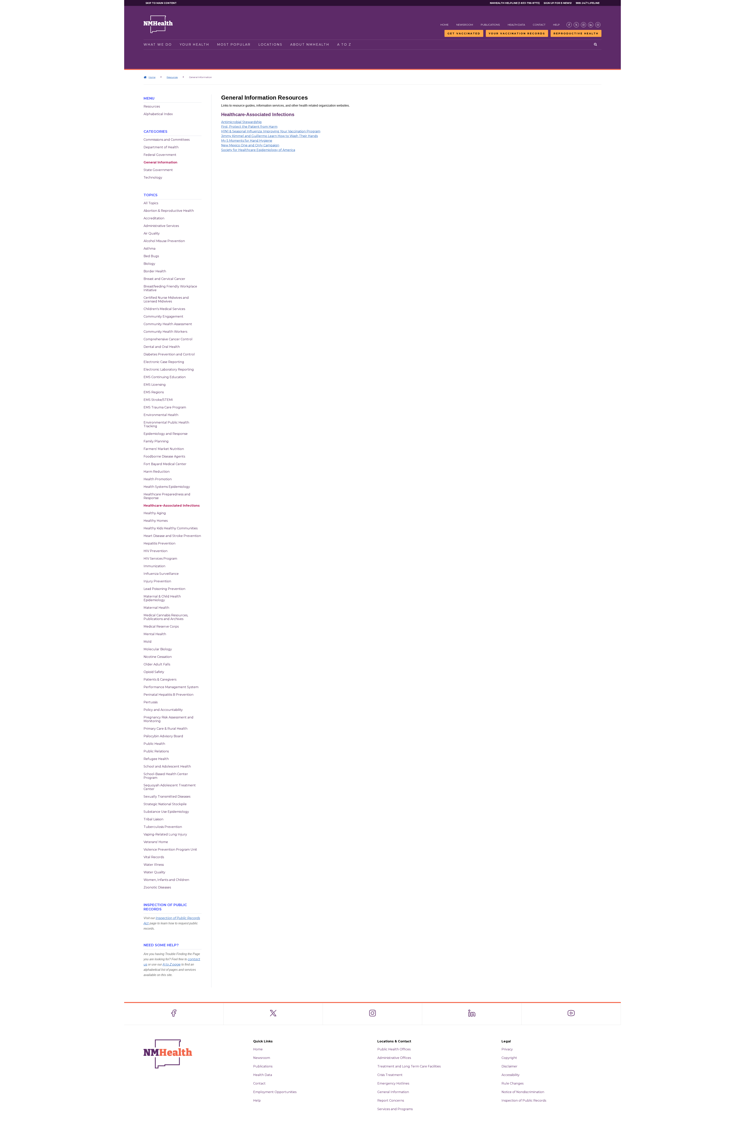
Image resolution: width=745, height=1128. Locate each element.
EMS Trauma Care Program (165, 407)
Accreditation (154, 218)
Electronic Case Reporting (164, 362)
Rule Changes (512, 1083)
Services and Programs (395, 1109)
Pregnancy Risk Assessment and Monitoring (168, 719)
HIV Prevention (155, 551)
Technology (153, 177)
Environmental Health (161, 415)
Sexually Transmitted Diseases (167, 796)
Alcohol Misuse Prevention (164, 241)
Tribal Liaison (153, 819)
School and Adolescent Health (167, 766)
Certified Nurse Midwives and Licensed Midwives (166, 299)
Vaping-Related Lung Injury (165, 834)
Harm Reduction (157, 471)
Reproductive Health (576, 33)
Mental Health (155, 634)
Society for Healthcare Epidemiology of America (258, 150)
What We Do (158, 44)
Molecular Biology (158, 649)
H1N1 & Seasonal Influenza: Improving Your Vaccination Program (270, 131)
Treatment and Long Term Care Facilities (409, 1066)
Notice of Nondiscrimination (523, 1092)
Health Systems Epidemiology (167, 487)
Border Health (155, 271)
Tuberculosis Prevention (163, 827)
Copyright (509, 1058)
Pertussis (151, 702)
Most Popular (234, 44)
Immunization (154, 566)
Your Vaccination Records (517, 33)
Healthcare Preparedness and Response (167, 496)
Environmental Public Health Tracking (166, 424)
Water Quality (154, 872)
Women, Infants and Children (166, 880)
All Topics (151, 203)
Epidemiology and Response (166, 434)
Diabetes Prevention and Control (169, 354)
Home (444, 24)
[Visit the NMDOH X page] (576, 24)
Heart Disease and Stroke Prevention (172, 536)
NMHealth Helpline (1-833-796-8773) (515, 3)
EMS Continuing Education (165, 377)
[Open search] (595, 44)
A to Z (344, 44)
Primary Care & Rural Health (165, 728)
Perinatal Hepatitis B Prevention (168, 694)
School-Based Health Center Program (166, 776)
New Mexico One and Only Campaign (250, 145)
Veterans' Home (156, 842)
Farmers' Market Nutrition (164, 449)
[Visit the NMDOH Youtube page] (597, 24)
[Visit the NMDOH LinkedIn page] (590, 24)
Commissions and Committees (167, 140)
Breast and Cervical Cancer (164, 279)
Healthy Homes (156, 521)
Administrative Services (161, 226)
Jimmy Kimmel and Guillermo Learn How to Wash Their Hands (269, 136)
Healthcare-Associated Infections (172, 505)
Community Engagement (163, 316)
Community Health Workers (165, 331)
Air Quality (152, 233)
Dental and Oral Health (162, 347)
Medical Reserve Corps (161, 626)
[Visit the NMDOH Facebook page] (569, 24)
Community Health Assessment (168, 324)
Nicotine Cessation (158, 657)
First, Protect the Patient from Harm (249, 127)
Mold (148, 641)
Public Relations (156, 751)
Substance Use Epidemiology (166, 812)
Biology (149, 264)
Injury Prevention (157, 581)
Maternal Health (156, 608)
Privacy (507, 1049)
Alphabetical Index (158, 114)
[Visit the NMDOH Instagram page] (583, 24)
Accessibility (511, 1075)
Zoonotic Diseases (157, 887)
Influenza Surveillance (161, 574)
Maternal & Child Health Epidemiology (162, 598)
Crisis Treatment (390, 1075)
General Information (160, 162)
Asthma (149, 248)
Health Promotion (158, 479)
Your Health (194, 44)
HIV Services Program (160, 558)
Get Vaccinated (463, 33)
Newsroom (464, 24)
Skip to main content (161, 3)
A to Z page (172, 964)
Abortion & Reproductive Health (169, 211)
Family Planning (156, 441)
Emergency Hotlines (393, 1083)
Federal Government (160, 155)
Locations (270, 44)
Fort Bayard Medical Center (165, 464)
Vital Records (154, 857)
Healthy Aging (155, 513)
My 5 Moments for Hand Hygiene (246, 140)
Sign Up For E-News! (558, 3)
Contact (539, 24)
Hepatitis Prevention (159, 543)
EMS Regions (154, 392)
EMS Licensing (155, 384)
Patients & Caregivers (160, 679)
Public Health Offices (394, 1049)
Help (556, 24)
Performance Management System (171, 687)
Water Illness (154, 865)
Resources (172, 77)
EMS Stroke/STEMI (158, 400)
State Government (158, 170)
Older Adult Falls (157, 664)
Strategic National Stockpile (165, 804)
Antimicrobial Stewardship (241, 122)
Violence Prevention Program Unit (170, 849)
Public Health (154, 744)
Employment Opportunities (274, 1092)
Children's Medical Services (164, 309)
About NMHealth (309, 44)
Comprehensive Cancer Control (168, 339)
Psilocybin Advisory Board (163, 736)
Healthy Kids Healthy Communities (171, 528)
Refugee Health (156, 759)
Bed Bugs (151, 256)
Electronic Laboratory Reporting (169, 369)
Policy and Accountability (163, 710)
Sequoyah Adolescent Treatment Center (170, 787)
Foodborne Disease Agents (164, 456)
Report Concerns (390, 1100)
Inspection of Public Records (524, 1100)
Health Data (516, 24)
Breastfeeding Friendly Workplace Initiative (170, 288)
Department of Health (161, 147)
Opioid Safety (154, 672)
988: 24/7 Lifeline (587, 3)
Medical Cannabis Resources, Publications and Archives (166, 617)
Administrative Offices (394, 1058)
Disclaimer (509, 1066)
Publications (490, 24)
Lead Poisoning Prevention (164, 589)
